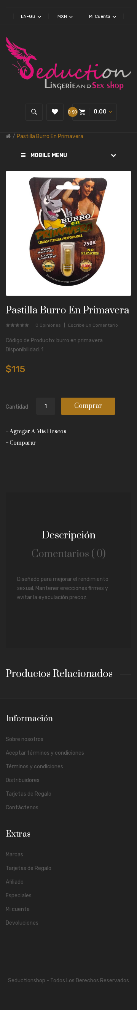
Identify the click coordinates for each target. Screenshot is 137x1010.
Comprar (88, 406)
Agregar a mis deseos (38, 431)
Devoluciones (22, 923)
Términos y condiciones (34, 766)
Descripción (69, 535)
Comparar (23, 443)
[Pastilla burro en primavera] (68, 233)
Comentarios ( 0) (69, 554)
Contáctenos (22, 807)
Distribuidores (23, 780)
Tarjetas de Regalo (28, 794)
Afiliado (15, 882)
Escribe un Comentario (93, 325)
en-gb (29, 16)
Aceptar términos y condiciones (45, 753)
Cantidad (17, 407)
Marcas (14, 854)
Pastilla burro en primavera (50, 136)
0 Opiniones (48, 325)
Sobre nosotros (24, 739)
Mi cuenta (18, 909)
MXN (62, 16)
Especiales (19, 895)
